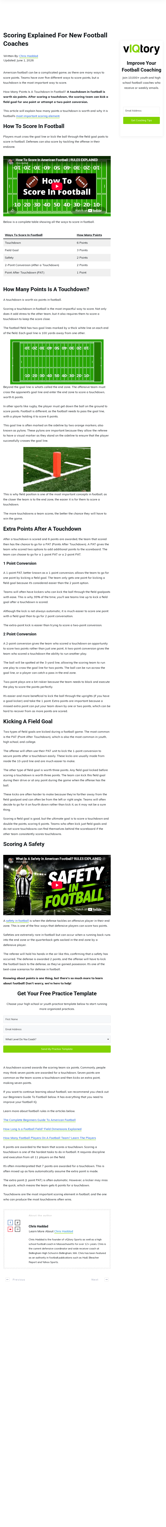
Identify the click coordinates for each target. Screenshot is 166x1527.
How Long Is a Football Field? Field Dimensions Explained (42, 1129)
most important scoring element (37, 116)
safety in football (17, 921)
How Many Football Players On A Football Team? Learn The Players (49, 1138)
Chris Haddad (28, 56)
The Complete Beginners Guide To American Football (39, 1120)
